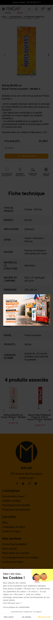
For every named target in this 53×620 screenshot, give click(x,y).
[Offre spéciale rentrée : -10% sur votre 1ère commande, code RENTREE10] (26, 310)
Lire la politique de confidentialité (16, 607)
